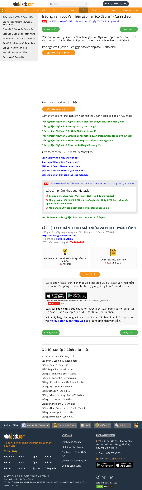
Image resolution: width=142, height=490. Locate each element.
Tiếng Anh (50, 468)
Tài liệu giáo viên (67, 425)
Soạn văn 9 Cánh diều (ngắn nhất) (19, 33)
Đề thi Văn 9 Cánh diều (14, 57)
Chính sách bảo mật (72, 441)
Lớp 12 (115, 10)
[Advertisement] (90, 79)
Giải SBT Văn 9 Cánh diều (15, 47)
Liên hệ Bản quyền (71, 465)
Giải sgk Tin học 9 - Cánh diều (57, 399)
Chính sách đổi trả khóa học (74, 454)
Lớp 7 (64, 10)
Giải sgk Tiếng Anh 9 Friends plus (59, 377)
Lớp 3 (25, 10)
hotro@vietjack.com (116, 458)
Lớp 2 (15, 10)
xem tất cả (89, 274)
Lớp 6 (54, 10)
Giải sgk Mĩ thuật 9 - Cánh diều (57, 416)
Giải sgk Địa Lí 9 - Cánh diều (56, 390)
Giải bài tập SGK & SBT (38, 425)
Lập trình (36, 468)
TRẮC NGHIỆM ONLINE (60, 53)
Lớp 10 (94, 10)
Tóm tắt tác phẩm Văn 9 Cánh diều (19, 38)
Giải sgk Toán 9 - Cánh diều (55, 365)
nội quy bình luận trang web (67, 320)
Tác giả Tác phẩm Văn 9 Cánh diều (19, 43)
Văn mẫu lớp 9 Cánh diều (15, 52)
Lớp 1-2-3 (9, 456)
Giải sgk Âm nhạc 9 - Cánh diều (57, 412)
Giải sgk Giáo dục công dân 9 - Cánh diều (63, 395)
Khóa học (105, 425)
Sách (88, 425)
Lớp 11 (105, 10)
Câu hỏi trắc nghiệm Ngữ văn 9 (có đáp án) (17, 23)
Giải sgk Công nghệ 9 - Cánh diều (59, 403)
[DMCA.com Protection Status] (106, 486)
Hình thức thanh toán (73, 447)
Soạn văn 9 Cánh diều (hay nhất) (18, 29)
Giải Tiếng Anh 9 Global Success (58, 369)
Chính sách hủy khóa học (75, 460)
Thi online (125, 425)
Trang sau (128, 29)
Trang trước (51, 29)
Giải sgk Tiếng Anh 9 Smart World (59, 373)
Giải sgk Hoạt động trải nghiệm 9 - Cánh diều (65, 408)
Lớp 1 (6, 10)
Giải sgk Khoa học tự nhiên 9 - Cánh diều (63, 382)
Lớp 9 (83, 10)
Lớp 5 (44, 10)
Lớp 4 (35, 10)
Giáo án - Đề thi (131, 10)
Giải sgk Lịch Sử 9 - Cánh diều (57, 386)
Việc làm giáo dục (117, 3)
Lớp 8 (74, 10)
